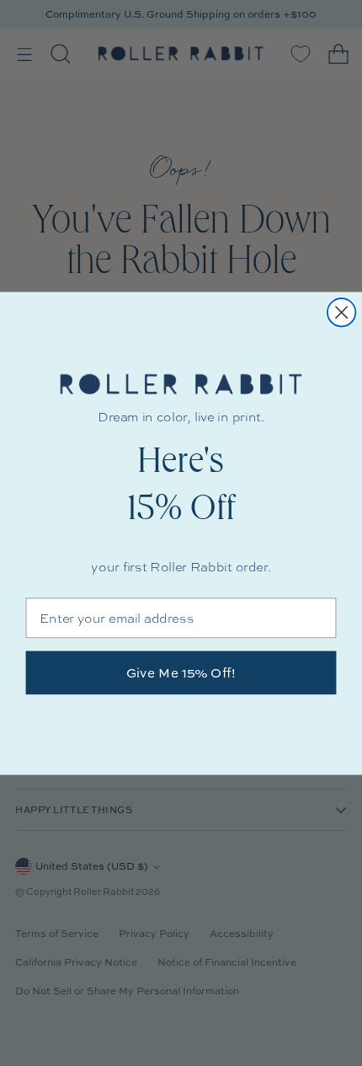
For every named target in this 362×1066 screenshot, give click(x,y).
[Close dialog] (341, 311)
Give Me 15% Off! (181, 673)
